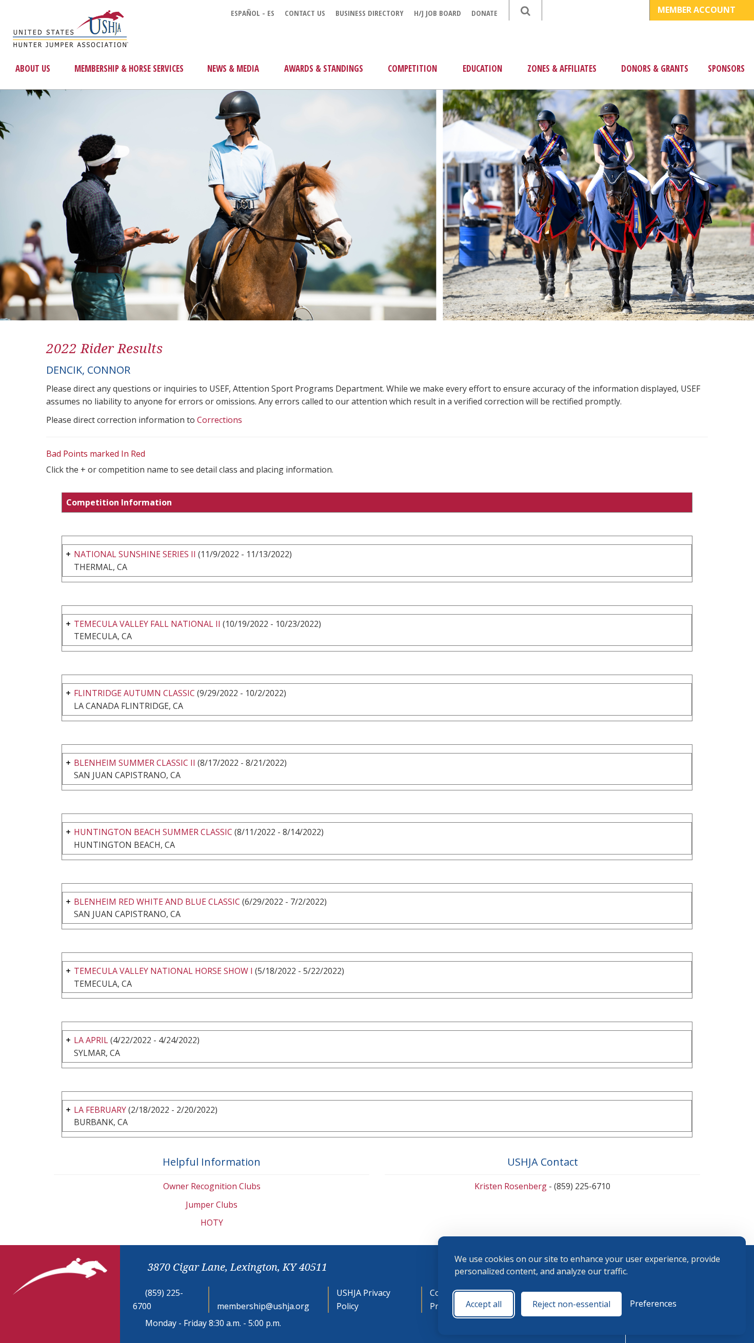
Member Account (698, 9)
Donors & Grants (654, 68)
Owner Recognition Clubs (212, 1186)
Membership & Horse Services (129, 68)
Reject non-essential (571, 1304)
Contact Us (305, 13)
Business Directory (369, 13)
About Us (32, 68)
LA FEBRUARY (100, 1109)
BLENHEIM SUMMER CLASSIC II (134, 762)
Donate (484, 13)
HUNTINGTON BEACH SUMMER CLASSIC (153, 832)
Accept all (484, 1304)
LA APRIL (91, 1040)
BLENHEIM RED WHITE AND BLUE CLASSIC (157, 901)
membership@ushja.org (263, 1306)
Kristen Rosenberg (510, 1186)
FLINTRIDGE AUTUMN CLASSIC (134, 693)
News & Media (233, 68)
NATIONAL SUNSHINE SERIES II (135, 554)
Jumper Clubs (211, 1204)
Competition (412, 68)
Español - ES (252, 13)
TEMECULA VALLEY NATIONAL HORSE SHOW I (163, 970)
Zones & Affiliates (562, 68)
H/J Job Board (437, 13)
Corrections (219, 419)
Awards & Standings (323, 68)
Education (482, 68)
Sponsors (726, 68)
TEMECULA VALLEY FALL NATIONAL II (147, 623)
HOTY (212, 1222)
